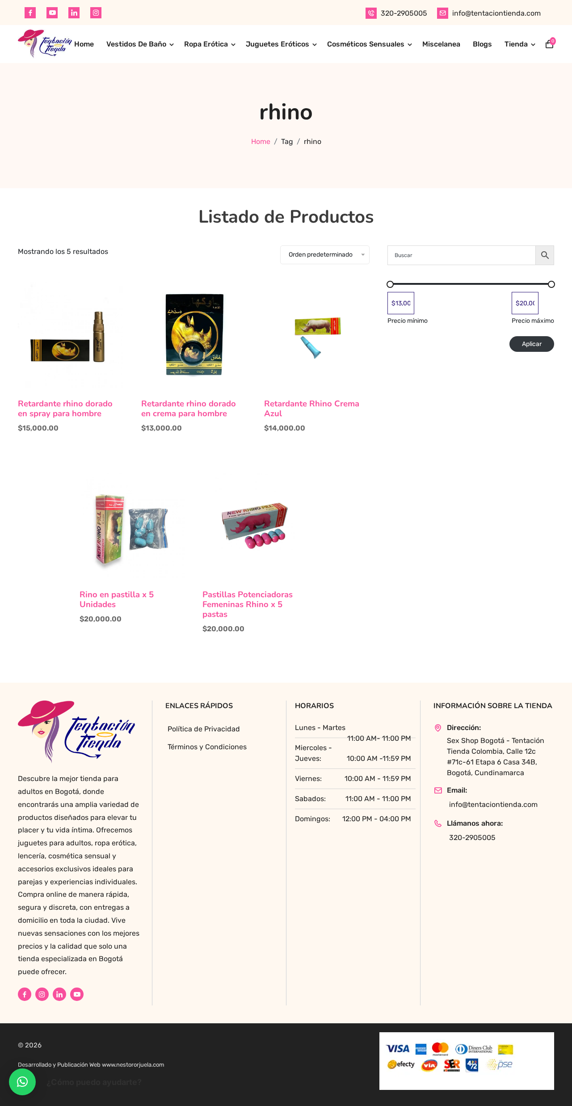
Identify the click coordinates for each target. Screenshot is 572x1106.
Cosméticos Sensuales (365, 44)
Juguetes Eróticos (277, 44)
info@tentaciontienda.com (496, 13)
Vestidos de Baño (136, 44)
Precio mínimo (407, 321)
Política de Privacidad (204, 729)
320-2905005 (404, 13)
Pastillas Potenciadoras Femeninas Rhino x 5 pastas (247, 605)
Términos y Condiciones (207, 747)
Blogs (482, 44)
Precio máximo (533, 321)
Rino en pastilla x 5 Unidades (117, 599)
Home (84, 44)
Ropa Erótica (206, 44)
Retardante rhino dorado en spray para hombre (65, 408)
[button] (22, 1081)
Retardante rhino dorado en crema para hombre (188, 408)
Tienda (516, 44)
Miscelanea (441, 44)
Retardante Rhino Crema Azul (311, 408)
